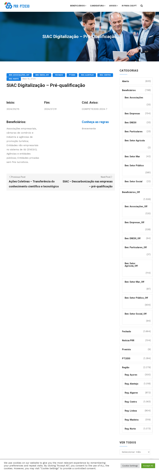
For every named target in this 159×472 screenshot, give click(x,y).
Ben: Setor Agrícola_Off (131, 264)
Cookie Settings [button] (130, 466)
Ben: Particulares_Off (136, 247)
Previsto (126, 349)
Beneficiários (77, 6)
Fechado (59, 75)
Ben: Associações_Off (19, 75)
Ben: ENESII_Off (42, 75)
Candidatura (97, 6)
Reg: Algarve (131, 392)
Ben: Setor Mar (132, 156)
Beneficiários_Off (131, 192)
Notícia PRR (128, 340)
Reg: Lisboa (131, 410)
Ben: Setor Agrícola (135, 140)
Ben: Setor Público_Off (136, 298)
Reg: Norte (14, 79)
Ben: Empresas (132, 113)
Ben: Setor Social (133, 181)
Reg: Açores (131, 375)
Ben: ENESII (130, 122)
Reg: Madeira (132, 419)
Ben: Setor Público (134, 165)
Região (125, 367)
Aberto (125, 81)
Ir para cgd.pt (129, 6)
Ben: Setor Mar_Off (134, 282)
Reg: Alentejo (87, 75)
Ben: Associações (134, 97)
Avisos (112, 6)
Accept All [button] (148, 466)
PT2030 (72, 75)
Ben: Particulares (134, 131)
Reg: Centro (105, 75)
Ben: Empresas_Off (134, 222)
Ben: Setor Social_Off (136, 314)
